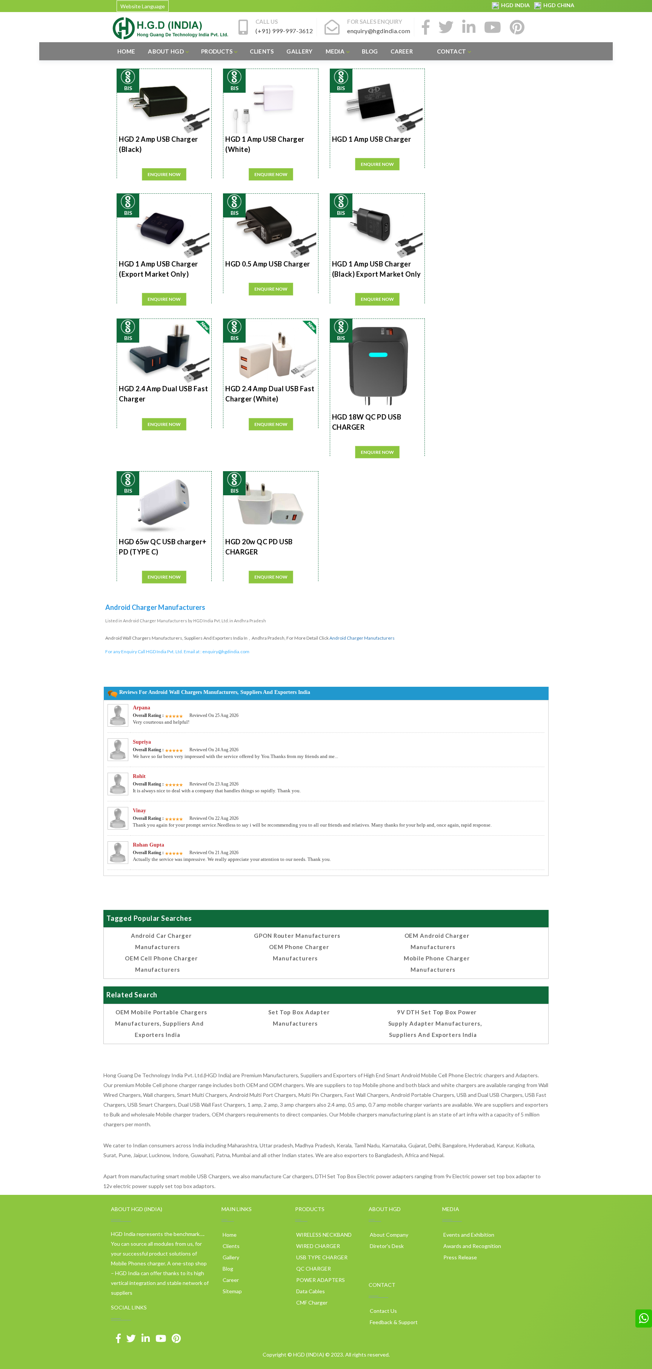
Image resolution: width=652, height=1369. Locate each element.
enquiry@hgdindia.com (225, 651)
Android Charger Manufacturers (362, 638)
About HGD (166, 51)
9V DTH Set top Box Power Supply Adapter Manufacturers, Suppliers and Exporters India (435, 1023)
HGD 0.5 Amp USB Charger (267, 264)
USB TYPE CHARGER (321, 1257)
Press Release (459, 1257)
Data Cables (310, 1291)
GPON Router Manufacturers (297, 935)
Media (335, 51)
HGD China (557, 5)
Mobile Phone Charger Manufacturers (437, 964)
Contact (451, 51)
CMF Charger (311, 1302)
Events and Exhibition (468, 1234)
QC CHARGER (313, 1268)
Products (216, 51)
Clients (262, 51)
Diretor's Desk (386, 1246)
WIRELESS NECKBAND (323, 1234)
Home (126, 51)
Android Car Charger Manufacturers (161, 941)
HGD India (515, 5)
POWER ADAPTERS (320, 1280)
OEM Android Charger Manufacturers (436, 941)
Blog (370, 51)
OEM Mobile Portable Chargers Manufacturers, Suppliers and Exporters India (161, 1023)
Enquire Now (164, 174)
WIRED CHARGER (317, 1246)
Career (402, 51)
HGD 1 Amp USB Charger (371, 139)
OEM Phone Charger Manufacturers (299, 952)
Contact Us (383, 1311)
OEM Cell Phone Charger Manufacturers (161, 964)
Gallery (299, 51)
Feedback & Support (393, 1322)
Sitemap (231, 1291)
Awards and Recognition (471, 1246)
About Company (388, 1234)
